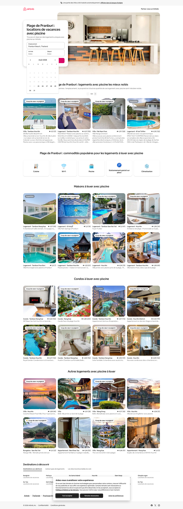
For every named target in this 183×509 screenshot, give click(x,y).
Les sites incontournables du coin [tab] (79, 469)
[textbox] (36, 54)
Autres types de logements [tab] (55, 469)
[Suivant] (95, 94)
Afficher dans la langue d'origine (111, 3)
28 (51, 86)
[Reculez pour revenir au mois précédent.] (30, 60)
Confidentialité (43, 505)
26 (42, 86)
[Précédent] (88, 94)
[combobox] (45, 46)
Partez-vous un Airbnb (150, 9)
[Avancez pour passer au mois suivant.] (55, 60)
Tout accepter (67, 496)
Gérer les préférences (115, 496)
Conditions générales (58, 505)
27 (47, 86)
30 (30, 90)
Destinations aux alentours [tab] (32, 469)
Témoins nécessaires (91, 496)
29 (55, 86)
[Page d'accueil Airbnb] (28, 9)
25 (38, 86)
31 (34, 90)
